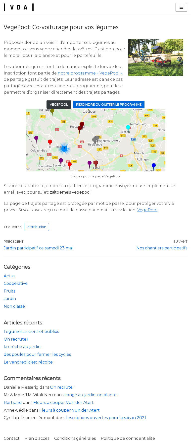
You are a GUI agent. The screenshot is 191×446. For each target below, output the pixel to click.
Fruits (9, 291)
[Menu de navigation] (181, 7)
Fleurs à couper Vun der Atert (63, 402)
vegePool (59, 104)
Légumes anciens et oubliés (31, 331)
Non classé (14, 306)
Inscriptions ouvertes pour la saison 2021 (106, 417)
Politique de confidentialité (128, 438)
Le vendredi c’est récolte (28, 362)
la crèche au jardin (22, 346)
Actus (9, 276)
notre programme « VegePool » (90, 73)
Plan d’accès (37, 438)
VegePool (147, 210)
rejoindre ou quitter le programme (109, 104)
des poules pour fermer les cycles (37, 354)
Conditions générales (75, 438)
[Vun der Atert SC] (19, 7)
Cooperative (16, 283)
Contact (12, 438)
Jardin (10, 298)
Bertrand (13, 402)
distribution (36, 227)
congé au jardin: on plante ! (91, 394)
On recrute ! (16, 339)
